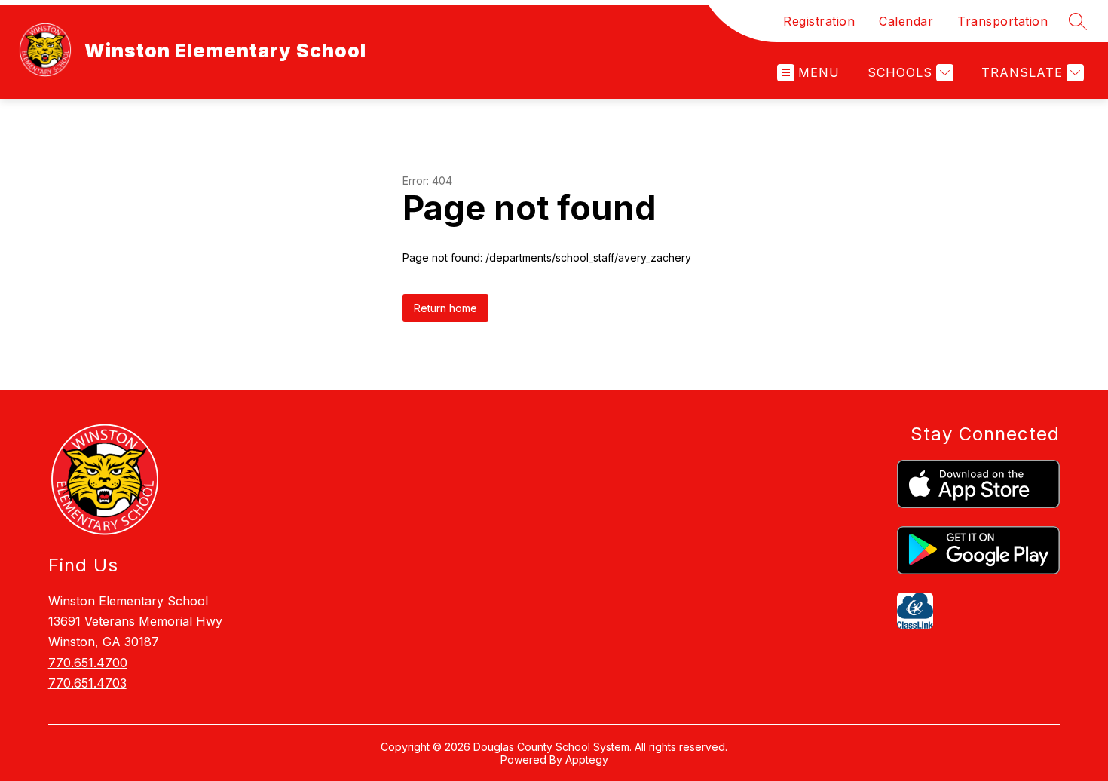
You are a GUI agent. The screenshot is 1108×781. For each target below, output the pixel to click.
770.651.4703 (87, 683)
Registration (819, 21)
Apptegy (586, 759)
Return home (445, 308)
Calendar (906, 21)
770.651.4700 (87, 662)
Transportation (1002, 21)
